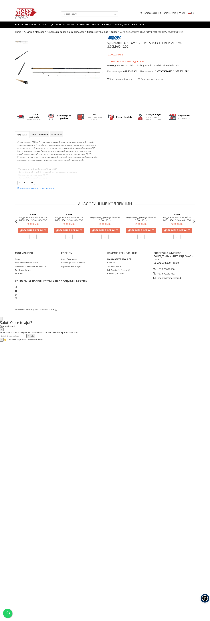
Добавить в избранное (121, 79)
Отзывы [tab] (56, 134)
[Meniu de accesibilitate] (205, 598)
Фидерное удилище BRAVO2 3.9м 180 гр (141, 219)
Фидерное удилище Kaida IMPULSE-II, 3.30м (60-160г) (33, 219)
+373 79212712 (166, 273)
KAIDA (33, 214)
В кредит (107, 24)
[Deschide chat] (1, 319)
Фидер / (115, 31)
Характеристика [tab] (40, 134)
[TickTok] (16, 294)
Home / (19, 31)
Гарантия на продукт (71, 266)
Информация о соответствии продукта (35, 188)
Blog (142, 24)
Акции (95, 24)
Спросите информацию (152, 79)
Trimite (31, 336)
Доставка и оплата (62, 24)
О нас (17, 259)
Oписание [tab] (22, 134)
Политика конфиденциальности (30, 266)
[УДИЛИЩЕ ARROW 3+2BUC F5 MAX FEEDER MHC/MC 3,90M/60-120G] (66, 72)
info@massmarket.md (169, 277)
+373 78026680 (166, 269)
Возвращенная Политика (73, 262)
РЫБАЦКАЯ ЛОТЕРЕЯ (126, 24)
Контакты (83, 24)
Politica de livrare (23, 270)
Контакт (19, 273)
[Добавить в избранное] (33, 236)
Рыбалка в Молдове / (35, 31)
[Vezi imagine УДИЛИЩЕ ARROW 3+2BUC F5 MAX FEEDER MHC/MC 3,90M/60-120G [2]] (21, 68)
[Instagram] (16, 298)
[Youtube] (16, 291)
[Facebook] (16, 287)
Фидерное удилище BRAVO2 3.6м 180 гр (105, 219)
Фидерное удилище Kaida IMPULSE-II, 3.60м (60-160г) (177, 219)
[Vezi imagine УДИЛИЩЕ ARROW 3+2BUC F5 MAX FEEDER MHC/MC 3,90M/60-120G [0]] (21, 42)
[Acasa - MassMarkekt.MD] (30, 13)
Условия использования (26, 262)
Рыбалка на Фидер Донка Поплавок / (66, 31)
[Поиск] (115, 13)
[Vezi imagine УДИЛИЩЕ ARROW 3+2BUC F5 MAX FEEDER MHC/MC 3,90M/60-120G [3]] (21, 81)
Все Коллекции (24, 24)
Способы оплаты (69, 259)
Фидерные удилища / (98, 31)
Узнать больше (26, 183)
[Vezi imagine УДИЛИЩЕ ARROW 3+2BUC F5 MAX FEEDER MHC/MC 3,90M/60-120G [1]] (21, 55)
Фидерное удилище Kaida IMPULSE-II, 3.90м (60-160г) (69, 219)
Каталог (44, 24)
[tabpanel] (66, 72)
